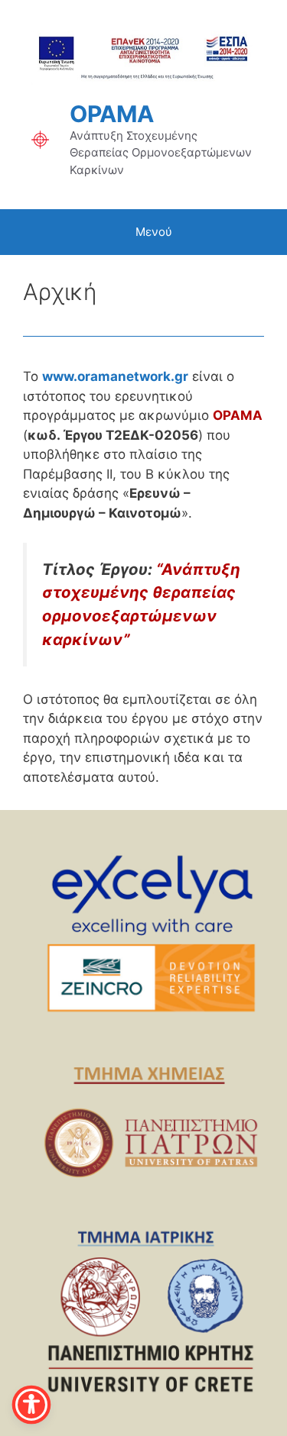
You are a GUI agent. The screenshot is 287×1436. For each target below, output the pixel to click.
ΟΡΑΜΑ (112, 113)
